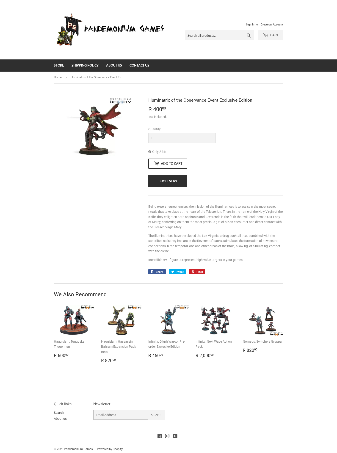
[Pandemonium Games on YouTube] (175, 437)
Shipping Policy (85, 65)
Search (59, 412)
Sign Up (156, 415)
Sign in (250, 24)
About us (114, 65)
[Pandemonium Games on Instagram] (167, 437)
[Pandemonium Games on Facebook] (159, 437)
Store (59, 65)
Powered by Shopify (110, 449)
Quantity (154, 129)
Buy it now (167, 181)
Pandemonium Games (78, 449)
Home (58, 77)
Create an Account (272, 24)
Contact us (139, 65)
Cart (274, 35)
